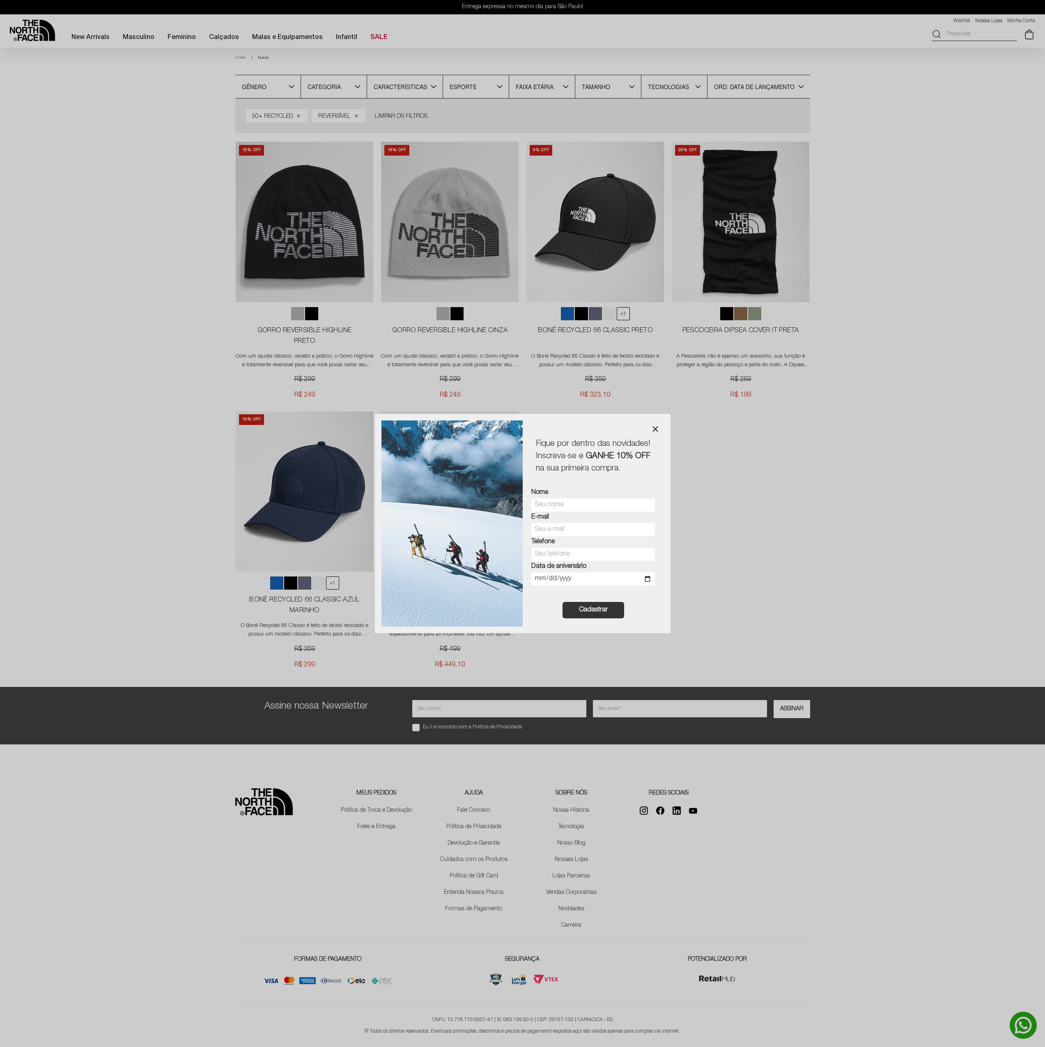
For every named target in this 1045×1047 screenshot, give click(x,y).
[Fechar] (655, 429)
